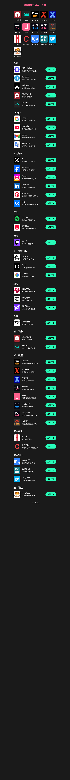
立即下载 (50, 69)
